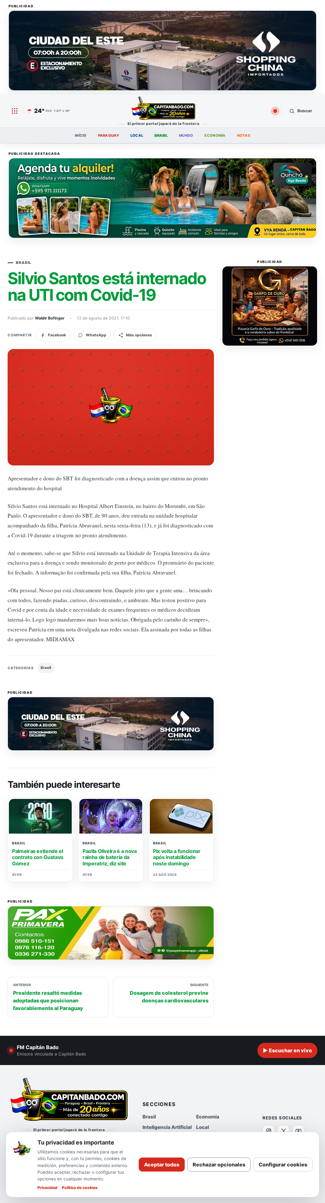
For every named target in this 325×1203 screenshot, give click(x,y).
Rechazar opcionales (219, 1164)
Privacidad (47, 1187)
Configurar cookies (283, 1164)
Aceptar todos (161, 1164)
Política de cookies (79, 1187)
